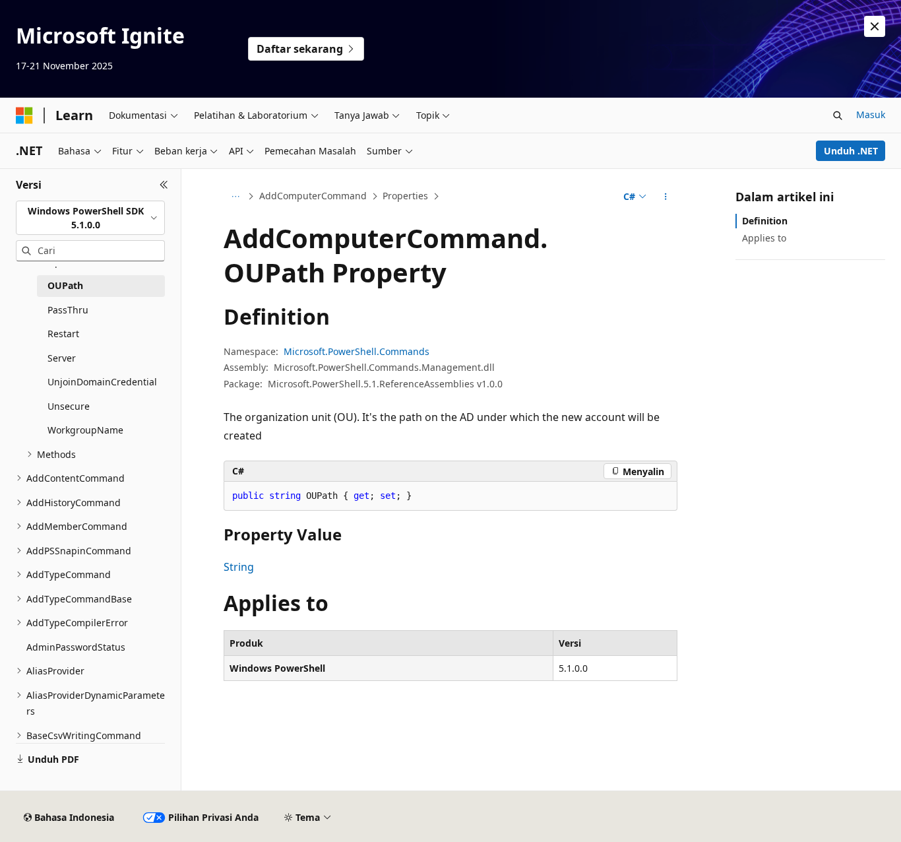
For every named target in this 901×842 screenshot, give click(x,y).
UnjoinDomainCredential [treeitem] (102, 381)
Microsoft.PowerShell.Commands (356, 351)
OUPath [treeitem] (65, 285)
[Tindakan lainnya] (665, 196)
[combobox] (90, 218)
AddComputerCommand (313, 195)
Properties (405, 195)
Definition (765, 220)
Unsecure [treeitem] (68, 406)
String (239, 567)
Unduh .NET (851, 151)
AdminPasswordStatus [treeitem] (75, 647)
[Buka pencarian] (837, 115)
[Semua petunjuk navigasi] (235, 196)
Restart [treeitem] (63, 333)
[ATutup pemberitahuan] (874, 26)
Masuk (870, 114)
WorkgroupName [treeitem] (85, 430)
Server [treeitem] (61, 358)
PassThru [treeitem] (67, 310)
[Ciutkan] (163, 184)
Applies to (764, 238)
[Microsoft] (24, 115)
